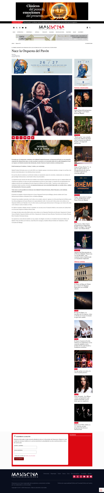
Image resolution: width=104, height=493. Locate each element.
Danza (64, 473)
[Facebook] (13, 27)
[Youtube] (22, 27)
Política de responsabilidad (64, 483)
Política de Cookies (87, 483)
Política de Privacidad (77, 483)
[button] (90, 28)
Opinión (90, 473)
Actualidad (76, 282)
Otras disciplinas (77, 135)
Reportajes (29, 32)
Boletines (68, 32)
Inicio (14, 32)
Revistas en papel (60, 32)
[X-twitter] (16, 27)
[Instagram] (19, 27)
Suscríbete (80, 32)
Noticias (37, 32)
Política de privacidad (30, 455)
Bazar (74, 32)
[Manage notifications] (101, 490)
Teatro (76, 108)
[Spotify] (25, 27)
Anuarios (51, 32)
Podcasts (44, 32)
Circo (68, 473)
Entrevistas (20, 32)
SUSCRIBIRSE (19, 459)
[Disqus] (42, 246)
